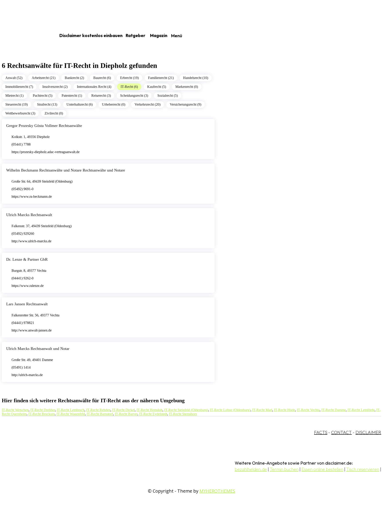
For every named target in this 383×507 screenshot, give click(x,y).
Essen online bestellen (322, 469)
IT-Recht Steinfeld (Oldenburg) (186, 410)
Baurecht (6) (102, 78)
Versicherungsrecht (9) (185, 104)
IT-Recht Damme (333, 410)
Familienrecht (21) (161, 78)
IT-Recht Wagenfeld (71, 414)
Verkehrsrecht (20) (147, 104)
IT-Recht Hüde (284, 410)
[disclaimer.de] (24, 36)
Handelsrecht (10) (195, 78)
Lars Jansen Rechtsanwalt (27, 304)
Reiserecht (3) (101, 95)
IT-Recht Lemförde (361, 410)
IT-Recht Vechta (308, 410)
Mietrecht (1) (14, 95)
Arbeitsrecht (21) (43, 78)
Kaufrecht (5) (156, 87)
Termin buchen (284, 469)
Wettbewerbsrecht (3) (20, 113)
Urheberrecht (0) (113, 104)
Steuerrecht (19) (16, 104)
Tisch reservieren (362, 469)
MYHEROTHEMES (217, 491)
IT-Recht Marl (262, 410)
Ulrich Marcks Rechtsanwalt (29, 215)
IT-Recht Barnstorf (100, 414)
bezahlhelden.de (251, 469)
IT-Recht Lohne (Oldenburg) (230, 410)
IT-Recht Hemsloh (149, 410)
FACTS (320, 432)
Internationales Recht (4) (94, 87)
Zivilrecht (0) (54, 113)
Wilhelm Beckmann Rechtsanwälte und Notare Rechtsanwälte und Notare (65, 170)
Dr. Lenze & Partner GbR (27, 259)
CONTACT (341, 432)
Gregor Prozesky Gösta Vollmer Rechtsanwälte (44, 125)
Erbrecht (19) (129, 78)
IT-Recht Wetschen (15, 410)
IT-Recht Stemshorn (183, 414)
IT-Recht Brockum (41, 414)
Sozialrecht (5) (167, 95)
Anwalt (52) (13, 78)
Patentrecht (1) (72, 95)
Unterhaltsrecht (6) (79, 104)
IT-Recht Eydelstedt (153, 414)
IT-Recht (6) (129, 87)
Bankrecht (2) (74, 78)
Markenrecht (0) (186, 87)
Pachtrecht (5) (42, 95)
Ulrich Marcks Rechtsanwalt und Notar (37, 348)
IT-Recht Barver (126, 414)
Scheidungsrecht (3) (134, 95)
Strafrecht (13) (47, 104)
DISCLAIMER (368, 432)
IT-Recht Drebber (42, 410)
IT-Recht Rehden (98, 410)
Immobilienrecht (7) (19, 87)
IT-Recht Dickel (123, 410)
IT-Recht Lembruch (70, 410)
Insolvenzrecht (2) (55, 87)
